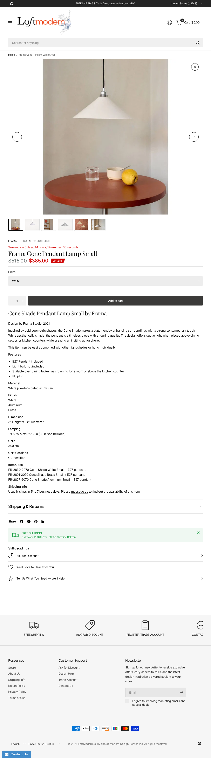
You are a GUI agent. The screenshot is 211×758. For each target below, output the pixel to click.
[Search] (197, 42)
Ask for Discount (27, 555)
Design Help (66, 673)
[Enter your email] (182, 692)
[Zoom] (195, 67)
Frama (12, 241)
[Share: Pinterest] (36, 521)
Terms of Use (16, 698)
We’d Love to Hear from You (35, 567)
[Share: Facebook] (21, 521)
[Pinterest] (11, 3)
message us (79, 491)
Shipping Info (16, 679)
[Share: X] (29, 521)
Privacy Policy (17, 691)
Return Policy (16, 685)
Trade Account (68, 679)
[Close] (198, 532)
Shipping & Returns (26, 506)
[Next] (194, 137)
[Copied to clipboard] (42, 521)
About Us (14, 673)
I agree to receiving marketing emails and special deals (158, 702)
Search (12, 667)
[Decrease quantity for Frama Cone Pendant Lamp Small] (11, 301)
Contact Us (66, 685)
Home (11, 55)
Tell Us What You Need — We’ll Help (40, 578)
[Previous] (17, 137)
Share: (12, 521)
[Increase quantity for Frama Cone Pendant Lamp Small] (23, 301)
